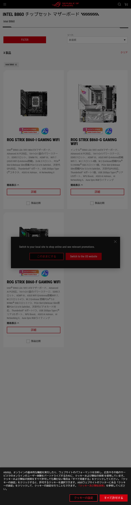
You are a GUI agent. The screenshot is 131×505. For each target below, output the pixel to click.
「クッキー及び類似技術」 (91, 485)
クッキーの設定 (83, 498)
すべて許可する (113, 498)
